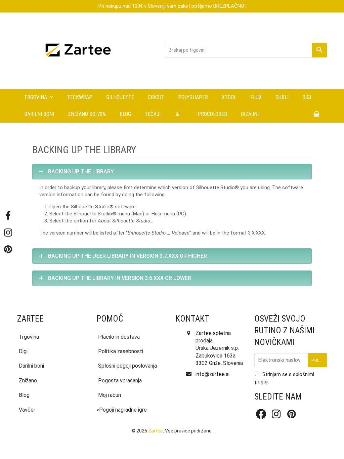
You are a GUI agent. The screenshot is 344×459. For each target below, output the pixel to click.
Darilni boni (31, 366)
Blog (24, 395)
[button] (317, 114)
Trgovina (29, 337)
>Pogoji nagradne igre (121, 410)
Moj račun (109, 395)
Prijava (319, 360)
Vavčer (27, 410)
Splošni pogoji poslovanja (127, 366)
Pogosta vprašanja (120, 380)
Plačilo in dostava (119, 337)
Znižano (28, 380)
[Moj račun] (179, 114)
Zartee (155, 430)
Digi (23, 351)
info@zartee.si (212, 374)
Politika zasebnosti (120, 351)
